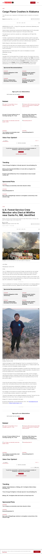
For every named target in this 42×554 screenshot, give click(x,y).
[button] (3, 2)
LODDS (3, 206)
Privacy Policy (4, 552)
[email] (24, 22)
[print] (39, 22)
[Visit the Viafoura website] (37, 145)
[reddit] (22, 22)
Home (3, 8)
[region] (21, 143)
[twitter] (21, 22)
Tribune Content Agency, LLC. (15, 403)
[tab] (5, 141)
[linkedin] (19, 22)
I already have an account (21, 153)
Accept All (37, 551)
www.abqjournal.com (33, 401)
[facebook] (17, 22)
